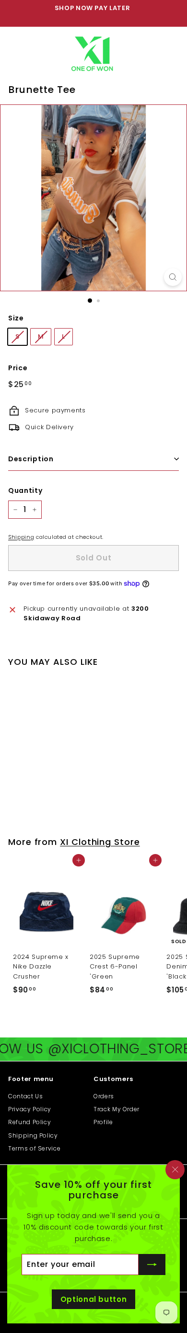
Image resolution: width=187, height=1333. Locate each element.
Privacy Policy (29, 1109)
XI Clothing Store (100, 842)
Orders (104, 1096)
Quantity (25, 490)
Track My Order (117, 1109)
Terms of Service (34, 1148)
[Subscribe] (152, 1264)
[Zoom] (173, 277)
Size (16, 318)
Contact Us (25, 1096)
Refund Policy (29, 1122)
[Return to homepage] (94, 52)
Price (17, 368)
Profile (103, 1122)
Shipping (21, 537)
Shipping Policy (33, 1135)
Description (31, 459)
